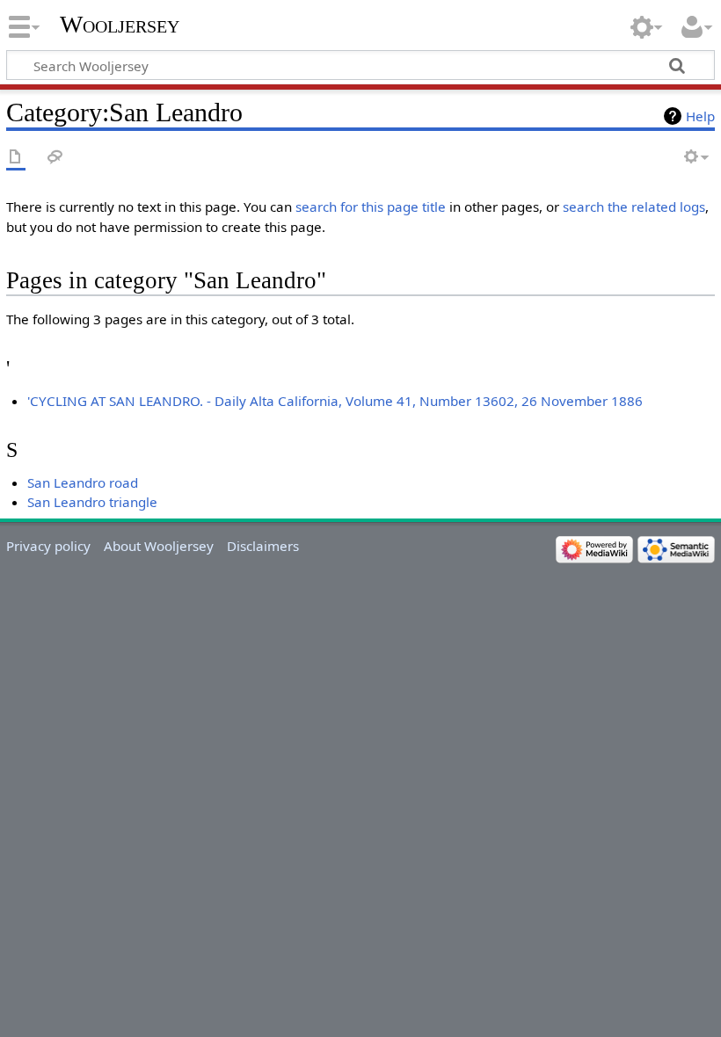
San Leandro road (82, 482)
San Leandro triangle (92, 502)
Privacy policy (48, 546)
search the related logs (634, 206)
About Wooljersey (159, 546)
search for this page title (370, 206)
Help (700, 116)
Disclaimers (263, 546)
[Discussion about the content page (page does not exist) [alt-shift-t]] (55, 158)
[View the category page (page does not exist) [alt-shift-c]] (15, 158)
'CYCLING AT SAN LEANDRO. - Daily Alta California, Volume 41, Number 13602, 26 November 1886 (335, 401)
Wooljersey (119, 24)
